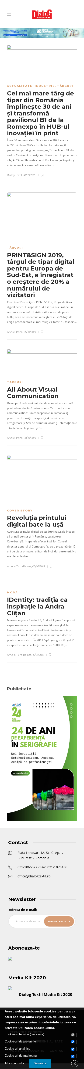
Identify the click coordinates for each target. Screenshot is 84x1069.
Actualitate (19, 86)
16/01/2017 (38, 654)
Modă (12, 592)
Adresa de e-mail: (23, 909)
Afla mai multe (14, 1063)
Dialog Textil (14, 175)
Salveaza (40, 1063)
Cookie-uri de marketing (21, 1055)
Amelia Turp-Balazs (19, 566)
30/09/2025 (29, 175)
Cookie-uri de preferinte (20, 1041)
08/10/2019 (30, 438)
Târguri (65, 86)
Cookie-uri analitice (17, 1048)
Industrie (45, 86)
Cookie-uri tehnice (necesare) (24, 1034)
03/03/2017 (38, 566)
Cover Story (20, 510)
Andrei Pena (15, 332)
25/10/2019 (30, 332)
